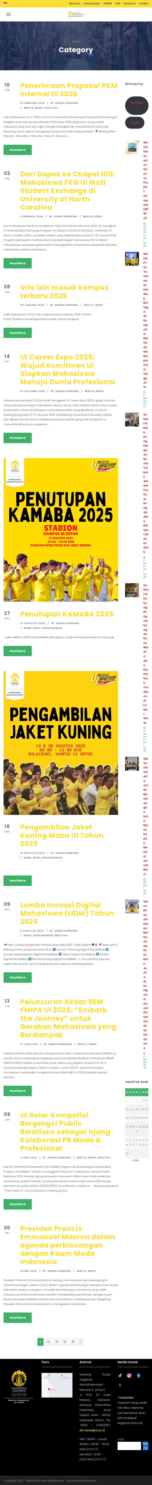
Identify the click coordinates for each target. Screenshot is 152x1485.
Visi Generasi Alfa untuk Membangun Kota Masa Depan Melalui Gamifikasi (145, 816)
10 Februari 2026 (32, 103)
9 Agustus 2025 (32, 931)
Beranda (74, 3)
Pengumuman (52, 628)
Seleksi (137, 106)
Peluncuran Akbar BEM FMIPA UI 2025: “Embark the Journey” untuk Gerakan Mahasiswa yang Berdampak (68, 1018)
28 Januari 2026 (32, 305)
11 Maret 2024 (145, 401)
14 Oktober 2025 (32, 391)
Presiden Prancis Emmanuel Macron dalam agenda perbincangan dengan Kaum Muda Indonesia (67, 1245)
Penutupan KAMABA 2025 (67, 614)
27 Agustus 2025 (32, 623)
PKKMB (108, 3)
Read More (18, 150)
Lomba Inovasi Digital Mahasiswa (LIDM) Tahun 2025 (67, 913)
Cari (120, 1439)
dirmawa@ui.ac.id (92, 1430)
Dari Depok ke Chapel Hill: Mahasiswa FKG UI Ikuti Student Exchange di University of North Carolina (67, 190)
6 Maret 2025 (145, 1062)
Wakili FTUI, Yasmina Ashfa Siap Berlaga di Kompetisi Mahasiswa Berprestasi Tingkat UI (145, 320)
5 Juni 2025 (28, 1157)
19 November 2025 (145, 740)
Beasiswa (130, 3)
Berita (28, 108)
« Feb (135, 1160)
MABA (28, 628)
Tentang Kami (91, 3)
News (39, 108)
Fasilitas (143, 3)
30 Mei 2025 (28, 1271)
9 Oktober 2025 (145, 569)
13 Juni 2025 (29, 1044)
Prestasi (51, 108)
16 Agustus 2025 (32, 853)
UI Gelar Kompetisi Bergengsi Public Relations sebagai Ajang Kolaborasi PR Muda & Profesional (65, 1131)
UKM (117, 3)
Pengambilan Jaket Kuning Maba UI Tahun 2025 (62, 835)
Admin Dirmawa (67, 103)
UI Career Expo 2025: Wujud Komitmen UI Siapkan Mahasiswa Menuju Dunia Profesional (67, 369)
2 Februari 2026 (31, 216)
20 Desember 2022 (145, 236)
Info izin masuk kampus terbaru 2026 (64, 291)
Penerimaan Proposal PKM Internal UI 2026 (69, 90)
